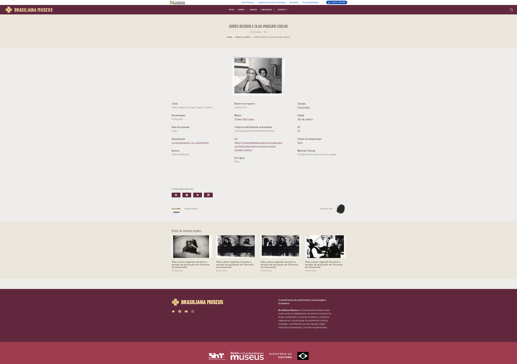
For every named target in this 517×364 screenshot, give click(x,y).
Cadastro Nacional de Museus (272, 2)
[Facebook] (176, 195)
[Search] (511, 9)
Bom (300, 142)
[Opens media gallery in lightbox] (259, 75)
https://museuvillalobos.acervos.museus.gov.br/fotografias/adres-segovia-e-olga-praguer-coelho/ (258, 146)
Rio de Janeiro (305, 119)
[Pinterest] (197, 195)
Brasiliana (294, 2)
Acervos (282, 10)
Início (232, 10)
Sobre (241, 10)
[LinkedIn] (208, 195)
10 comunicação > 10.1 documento (190, 142)
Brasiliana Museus (33, 10)
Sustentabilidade (310, 2)
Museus (253, 10)
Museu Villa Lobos (244, 119)
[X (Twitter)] (186, 195)
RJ (265, 32)
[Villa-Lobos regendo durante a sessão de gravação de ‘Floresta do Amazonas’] (192, 246)
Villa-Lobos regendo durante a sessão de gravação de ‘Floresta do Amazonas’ (190, 264)
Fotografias (304, 107)
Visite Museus (247, 2)
